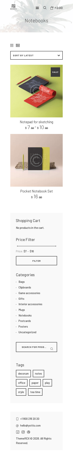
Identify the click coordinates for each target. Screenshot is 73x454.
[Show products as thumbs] (12, 45)
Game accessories (29, 293)
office (21, 382)
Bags (22, 281)
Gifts (21, 298)
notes (38, 373)
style (21, 392)
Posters (23, 326)
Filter (36, 260)
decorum (23, 373)
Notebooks (25, 315)
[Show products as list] (18, 45)
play (47, 382)
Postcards (25, 320)
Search (21, 353)
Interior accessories (30, 304)
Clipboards (25, 287)
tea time (35, 392)
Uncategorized (27, 332)
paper (35, 382)
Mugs (22, 309)
